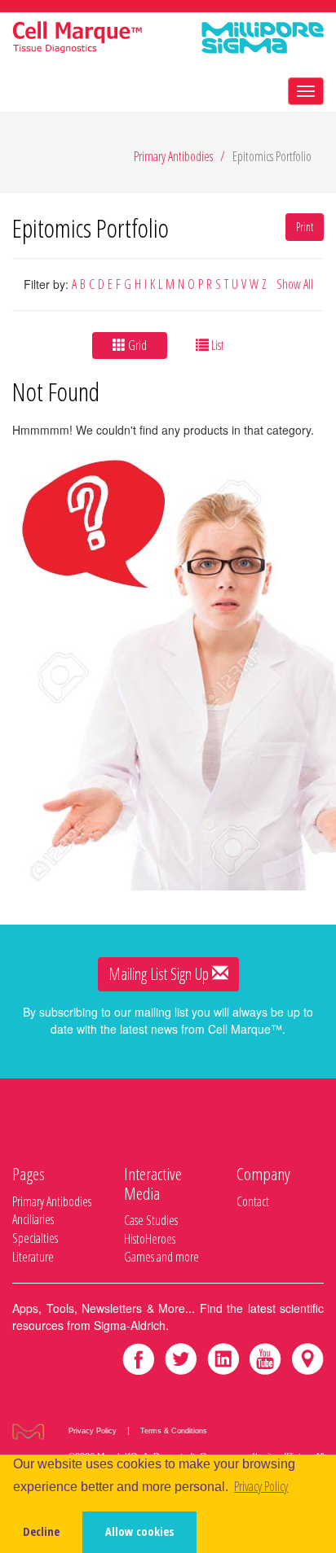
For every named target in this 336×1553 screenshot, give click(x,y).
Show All (294, 284)
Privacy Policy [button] (261, 1486)
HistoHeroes (149, 1239)
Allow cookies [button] (139, 1531)
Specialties (35, 1238)
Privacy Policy (93, 1431)
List (216, 345)
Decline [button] (41, 1531)
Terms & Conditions (173, 1431)
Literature (33, 1257)
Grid (136, 345)
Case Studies (151, 1220)
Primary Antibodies (173, 156)
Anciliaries (33, 1219)
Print (304, 226)
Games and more (161, 1257)
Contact (253, 1201)
